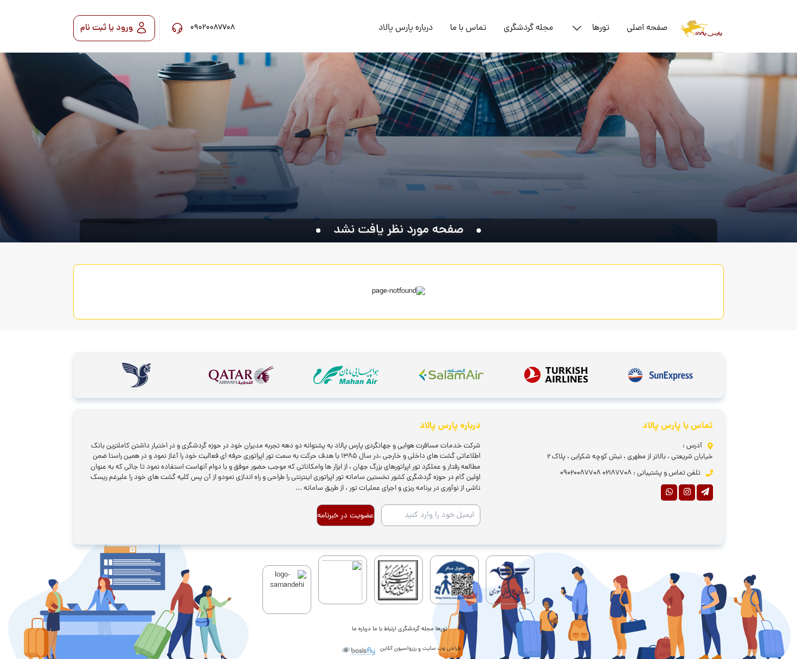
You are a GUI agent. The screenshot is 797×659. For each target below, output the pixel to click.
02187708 (617, 473)
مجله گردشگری (416, 629)
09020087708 (580, 473)
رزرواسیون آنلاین (398, 649)
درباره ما (361, 629)
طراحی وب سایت (441, 649)
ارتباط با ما (384, 629)
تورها (441, 629)
